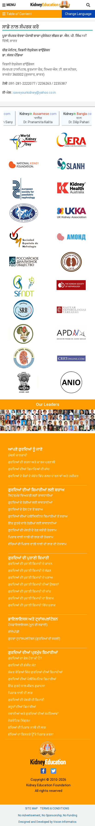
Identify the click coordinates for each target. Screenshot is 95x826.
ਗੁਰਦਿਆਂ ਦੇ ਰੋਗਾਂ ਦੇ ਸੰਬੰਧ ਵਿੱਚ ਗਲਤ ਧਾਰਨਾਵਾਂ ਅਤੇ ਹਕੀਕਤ (43, 476)
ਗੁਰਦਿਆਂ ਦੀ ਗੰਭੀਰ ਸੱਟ (22, 665)
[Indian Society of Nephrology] (71, 261)
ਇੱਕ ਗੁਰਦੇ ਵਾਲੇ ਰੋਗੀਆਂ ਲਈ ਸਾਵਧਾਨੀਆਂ (32, 523)
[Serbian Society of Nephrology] (24, 310)
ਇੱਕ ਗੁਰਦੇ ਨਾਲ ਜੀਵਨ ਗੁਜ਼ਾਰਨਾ (26, 686)
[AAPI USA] (24, 213)
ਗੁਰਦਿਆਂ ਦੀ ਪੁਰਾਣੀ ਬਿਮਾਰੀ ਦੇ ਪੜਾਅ (30, 577)
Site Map (31, 808)
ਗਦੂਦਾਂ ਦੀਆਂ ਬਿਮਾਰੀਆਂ (22, 707)
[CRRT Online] (71, 358)
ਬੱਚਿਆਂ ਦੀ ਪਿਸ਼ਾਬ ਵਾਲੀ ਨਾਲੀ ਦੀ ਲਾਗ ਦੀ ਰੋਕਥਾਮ (37, 544)
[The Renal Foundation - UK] (71, 213)
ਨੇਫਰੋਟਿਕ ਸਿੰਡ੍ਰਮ (19, 720)
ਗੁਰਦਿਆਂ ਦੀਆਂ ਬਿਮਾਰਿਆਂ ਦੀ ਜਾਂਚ (28, 469)
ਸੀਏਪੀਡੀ (13, 632)
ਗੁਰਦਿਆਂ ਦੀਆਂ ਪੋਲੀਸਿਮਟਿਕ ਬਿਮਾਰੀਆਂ (32, 679)
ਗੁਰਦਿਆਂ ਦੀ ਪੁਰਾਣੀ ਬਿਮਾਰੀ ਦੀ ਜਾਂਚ (29, 591)
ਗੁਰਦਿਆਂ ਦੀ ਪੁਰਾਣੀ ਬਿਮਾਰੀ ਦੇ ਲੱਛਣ (29, 570)
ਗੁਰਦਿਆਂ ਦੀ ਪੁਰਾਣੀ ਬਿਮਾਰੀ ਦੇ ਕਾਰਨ (30, 564)
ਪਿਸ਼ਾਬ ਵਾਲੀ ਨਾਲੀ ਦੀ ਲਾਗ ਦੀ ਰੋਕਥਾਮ (30, 537)
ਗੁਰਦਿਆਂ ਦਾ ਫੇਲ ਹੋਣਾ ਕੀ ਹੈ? (25, 658)
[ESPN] (24, 189)
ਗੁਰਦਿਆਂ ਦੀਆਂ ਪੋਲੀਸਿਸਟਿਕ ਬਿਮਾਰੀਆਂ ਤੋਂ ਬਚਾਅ (38, 516)
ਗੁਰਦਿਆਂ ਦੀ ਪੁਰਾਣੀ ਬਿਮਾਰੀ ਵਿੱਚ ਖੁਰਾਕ (32, 605)
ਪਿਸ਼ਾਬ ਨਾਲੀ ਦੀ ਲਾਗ (20, 693)
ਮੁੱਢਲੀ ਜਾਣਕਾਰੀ (17, 455)
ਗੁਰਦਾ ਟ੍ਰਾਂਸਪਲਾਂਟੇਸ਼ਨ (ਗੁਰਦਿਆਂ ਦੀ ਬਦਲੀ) (34, 638)
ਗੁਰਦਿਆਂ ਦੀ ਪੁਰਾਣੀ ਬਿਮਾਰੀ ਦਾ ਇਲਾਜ (31, 598)
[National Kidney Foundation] (24, 164)
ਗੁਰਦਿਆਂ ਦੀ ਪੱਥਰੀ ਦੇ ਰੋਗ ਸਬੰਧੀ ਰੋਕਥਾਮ (32, 530)
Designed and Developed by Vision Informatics (47, 821)
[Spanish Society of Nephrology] (24, 237)
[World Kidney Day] (24, 140)
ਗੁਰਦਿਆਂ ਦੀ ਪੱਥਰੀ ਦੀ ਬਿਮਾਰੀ (26, 700)
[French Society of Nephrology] (24, 285)
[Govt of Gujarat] (24, 382)
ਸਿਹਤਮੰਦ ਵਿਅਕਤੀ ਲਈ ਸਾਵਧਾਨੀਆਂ (30, 495)
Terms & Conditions (54, 808)
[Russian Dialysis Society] (24, 261)
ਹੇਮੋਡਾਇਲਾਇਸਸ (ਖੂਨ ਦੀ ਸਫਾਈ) (28, 625)
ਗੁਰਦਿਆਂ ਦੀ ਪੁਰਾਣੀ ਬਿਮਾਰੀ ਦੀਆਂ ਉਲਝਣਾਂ (33, 584)
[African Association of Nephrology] (24, 334)
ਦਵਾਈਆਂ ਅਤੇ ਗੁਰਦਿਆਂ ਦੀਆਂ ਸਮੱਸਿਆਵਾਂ (33, 713)
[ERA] (71, 140)
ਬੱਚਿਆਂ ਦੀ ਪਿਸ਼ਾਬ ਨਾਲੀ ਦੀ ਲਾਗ (27, 727)
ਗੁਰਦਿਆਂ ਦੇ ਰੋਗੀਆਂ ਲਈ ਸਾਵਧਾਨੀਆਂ (30, 502)
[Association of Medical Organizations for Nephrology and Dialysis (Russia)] (71, 237)
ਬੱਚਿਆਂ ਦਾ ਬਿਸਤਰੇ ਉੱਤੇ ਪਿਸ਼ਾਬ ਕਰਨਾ (30, 734)
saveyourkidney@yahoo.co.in (34, 92)
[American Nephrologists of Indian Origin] (71, 382)
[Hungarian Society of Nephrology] (71, 310)
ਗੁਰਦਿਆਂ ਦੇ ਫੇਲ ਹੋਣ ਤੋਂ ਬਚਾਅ (25, 509)
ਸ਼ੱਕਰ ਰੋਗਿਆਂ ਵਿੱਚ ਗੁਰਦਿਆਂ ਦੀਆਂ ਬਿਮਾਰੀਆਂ (35, 672)
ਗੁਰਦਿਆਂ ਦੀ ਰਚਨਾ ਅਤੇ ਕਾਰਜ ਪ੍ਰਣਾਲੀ (31, 462)
